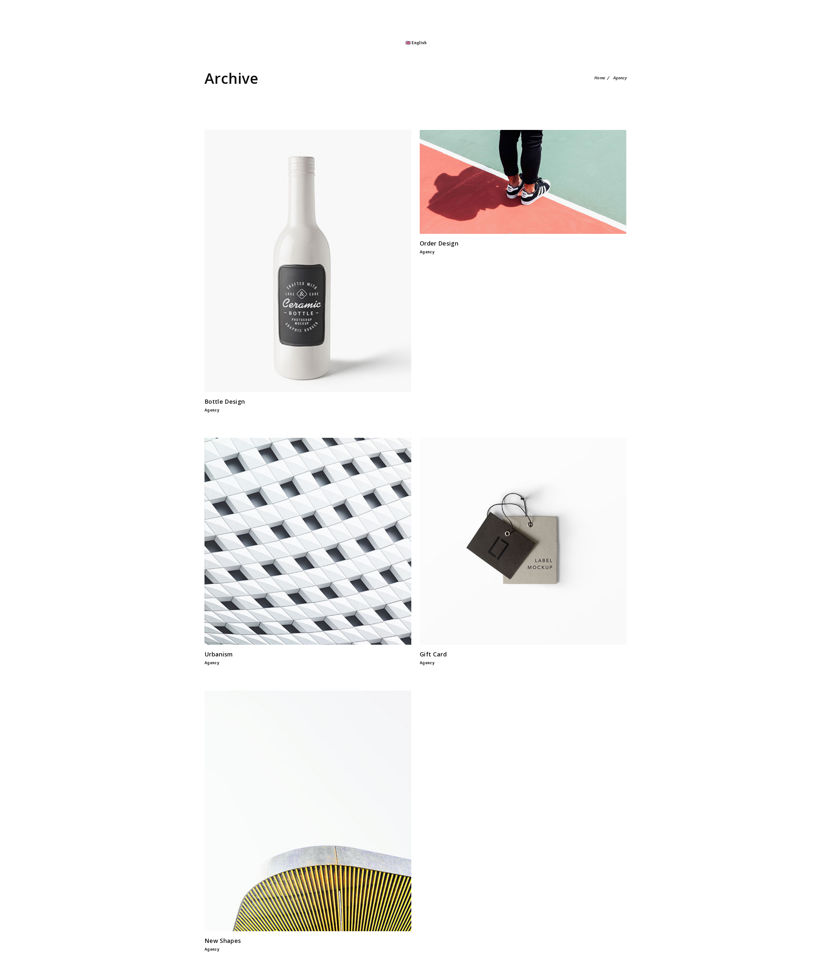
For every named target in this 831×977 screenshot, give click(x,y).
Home (599, 78)
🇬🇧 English (416, 42)
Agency (212, 410)
